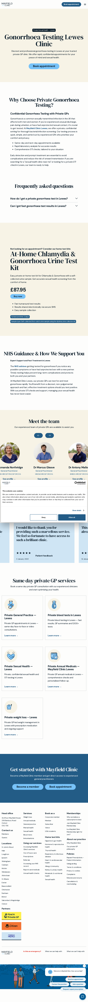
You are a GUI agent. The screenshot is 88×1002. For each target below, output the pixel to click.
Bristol (4, 897)
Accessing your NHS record (30, 864)
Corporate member (52, 817)
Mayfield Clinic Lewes (36, 128)
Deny (44, 517)
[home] (7, 4)
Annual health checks (31, 873)
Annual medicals (29, 820)
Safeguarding (72, 864)
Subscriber (49, 824)
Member (48, 820)
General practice (29, 824)
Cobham (5, 865)
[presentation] (38, 435)
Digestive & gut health (53, 841)
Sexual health (28, 831)
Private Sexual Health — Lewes (44, 30)
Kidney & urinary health (53, 870)
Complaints (71, 874)
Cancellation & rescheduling (72, 882)
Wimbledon (6, 872)
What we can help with (53, 951)
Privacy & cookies (73, 871)
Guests (4, 837)
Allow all (72, 517)
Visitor (47, 828)
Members (5, 834)
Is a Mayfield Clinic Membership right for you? (74, 832)
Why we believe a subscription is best (74, 818)
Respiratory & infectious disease (54, 855)
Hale (3, 851)
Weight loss (27, 817)
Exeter (4, 882)
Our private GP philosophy (72, 847)
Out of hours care (30, 853)
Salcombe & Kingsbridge (11, 900)
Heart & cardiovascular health (53, 861)
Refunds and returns (74, 878)
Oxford (4, 904)
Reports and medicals (31, 870)
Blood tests (27, 835)
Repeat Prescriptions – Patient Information (75, 858)
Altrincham (6, 875)
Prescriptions (28, 856)
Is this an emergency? (32, 951)
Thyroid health (50, 850)
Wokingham (6, 861)
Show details (76, 510)
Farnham (5, 893)
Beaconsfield (6, 886)
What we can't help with (76, 951)
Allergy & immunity (52, 866)
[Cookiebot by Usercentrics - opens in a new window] (76, 483)
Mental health (28, 828)
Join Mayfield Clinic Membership (74, 824)
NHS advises (20, 366)
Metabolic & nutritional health (53, 874)
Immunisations (28, 838)
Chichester (6, 890)
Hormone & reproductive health (54, 845)
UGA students (50, 831)
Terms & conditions (74, 867)
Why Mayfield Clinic (74, 843)
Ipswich (4, 858)
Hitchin (4, 868)
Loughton (5, 854)
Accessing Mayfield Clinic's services (30, 848)
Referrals (26, 860)
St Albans (5, 879)
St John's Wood (7, 847)
